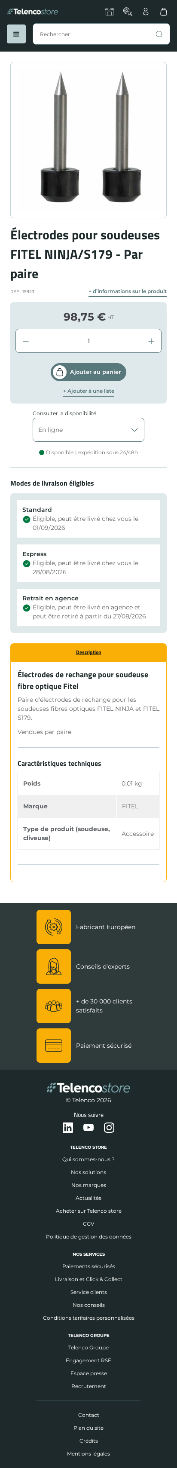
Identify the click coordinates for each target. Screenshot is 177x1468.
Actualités (88, 1198)
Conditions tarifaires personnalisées (88, 1318)
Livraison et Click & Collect (88, 1279)
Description (88, 652)
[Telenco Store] (32, 11)
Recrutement (88, 1386)
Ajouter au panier (95, 371)
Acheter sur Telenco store (89, 1211)
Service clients (88, 1292)
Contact (88, 1415)
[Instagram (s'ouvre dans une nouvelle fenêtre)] (109, 1128)
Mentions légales (88, 1453)
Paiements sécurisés (88, 1266)
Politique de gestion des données (88, 1236)
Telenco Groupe (88, 1347)
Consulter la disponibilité (64, 413)
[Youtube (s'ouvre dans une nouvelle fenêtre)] (88, 1128)
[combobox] (101, 34)
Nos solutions (88, 1172)
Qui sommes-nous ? (88, 1159)
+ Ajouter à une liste (88, 391)
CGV (88, 1223)
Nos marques (88, 1185)
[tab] (88, 652)
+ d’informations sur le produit (127, 291)
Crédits (88, 1440)
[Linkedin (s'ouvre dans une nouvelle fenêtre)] (68, 1128)
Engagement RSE (88, 1360)
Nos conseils (89, 1305)
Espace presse (88, 1373)
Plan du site (88, 1428)
